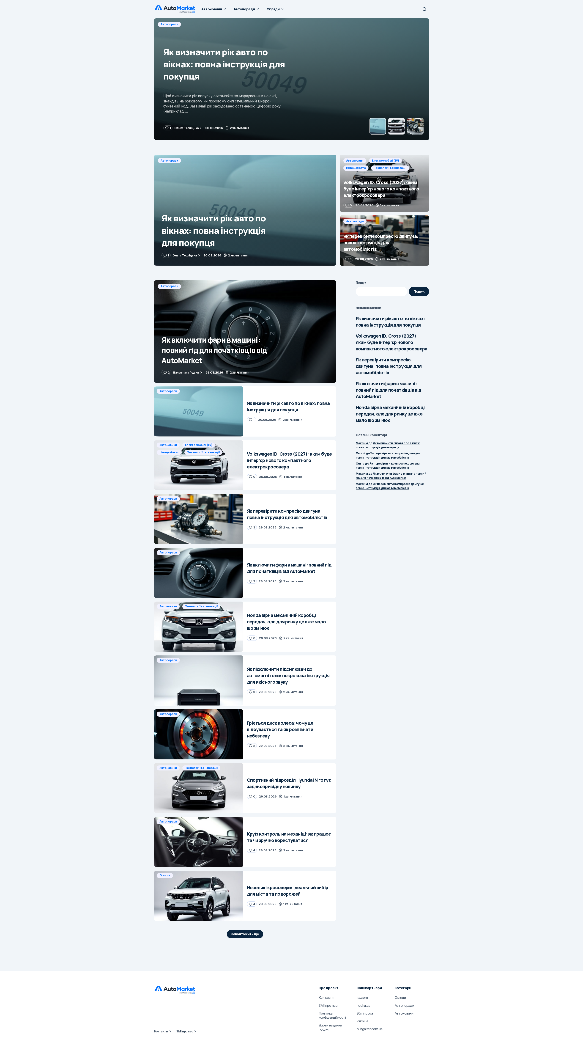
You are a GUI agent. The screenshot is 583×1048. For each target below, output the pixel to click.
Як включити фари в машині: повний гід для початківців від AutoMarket (388, 389)
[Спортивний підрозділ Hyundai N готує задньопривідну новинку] (198, 788)
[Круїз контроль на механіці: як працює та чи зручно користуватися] (198, 842)
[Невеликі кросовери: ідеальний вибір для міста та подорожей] (198, 896)
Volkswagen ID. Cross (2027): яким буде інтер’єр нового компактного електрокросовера (391, 342)
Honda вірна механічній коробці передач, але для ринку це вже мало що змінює (390, 413)
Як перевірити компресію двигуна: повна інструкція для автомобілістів (389, 366)
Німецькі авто (231, 24)
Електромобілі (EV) (199, 24)
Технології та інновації (266, 24)
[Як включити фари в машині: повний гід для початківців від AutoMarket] (245, 331)
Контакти (161, 1031)
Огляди (164, 875)
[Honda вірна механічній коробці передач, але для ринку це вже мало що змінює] (198, 627)
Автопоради (169, 160)
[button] (424, 9)
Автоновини (169, 24)
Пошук (361, 282)
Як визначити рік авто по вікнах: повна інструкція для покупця (390, 321)
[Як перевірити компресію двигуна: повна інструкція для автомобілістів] (384, 240)
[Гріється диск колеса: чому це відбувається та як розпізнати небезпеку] (198, 734)
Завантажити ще (245, 934)
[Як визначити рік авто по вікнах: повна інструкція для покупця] (245, 210)
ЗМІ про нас (184, 1031)
